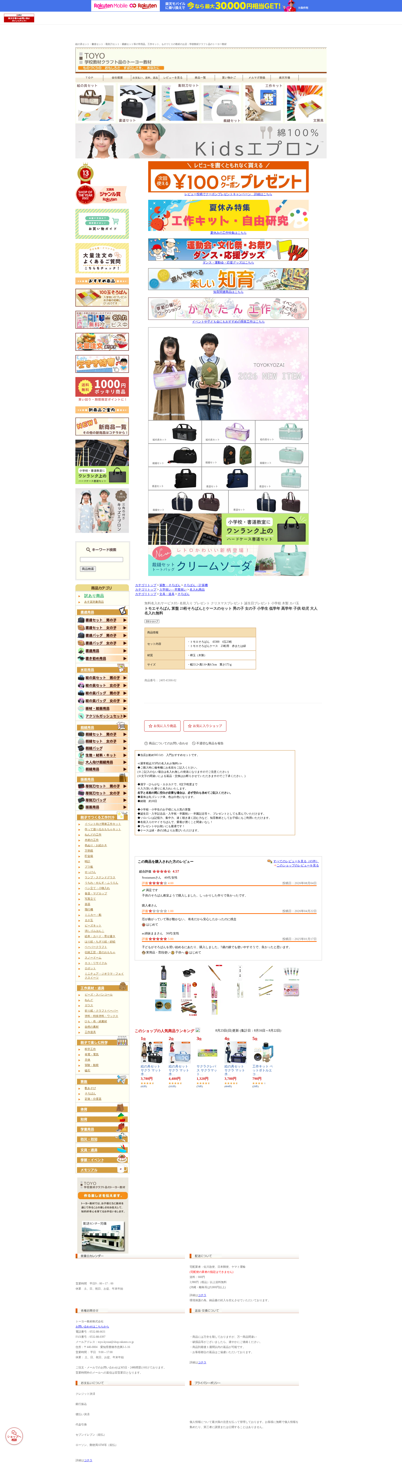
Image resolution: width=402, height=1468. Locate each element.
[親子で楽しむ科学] (102, 1044)
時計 (87, 861)
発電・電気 (92, 1054)
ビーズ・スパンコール (99, 994)
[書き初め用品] (102, 660)
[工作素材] (102, 990)
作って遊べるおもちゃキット (103, 829)
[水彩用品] (102, 671)
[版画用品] (102, 781)
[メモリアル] (102, 1172)
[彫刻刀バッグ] (102, 802)
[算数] (102, 1083)
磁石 (87, 1070)
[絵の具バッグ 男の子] (102, 695)
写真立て (90, 898)
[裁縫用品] (102, 729)
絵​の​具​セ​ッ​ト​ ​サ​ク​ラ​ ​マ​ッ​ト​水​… (151, 1070)
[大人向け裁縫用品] (102, 764)
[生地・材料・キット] (102, 757)
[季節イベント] (102, 1162)
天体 (87, 1059)
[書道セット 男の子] (102, 622)
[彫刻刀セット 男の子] (102, 788)
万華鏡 (89, 850)
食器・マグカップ (96, 893)
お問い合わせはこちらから (92, 1326)
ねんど (89, 1000)
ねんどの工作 (93, 834)
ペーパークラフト (96, 947)
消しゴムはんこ (94, 931)
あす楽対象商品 (94, 601)
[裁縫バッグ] (102, 750)
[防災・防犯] (102, 1141)
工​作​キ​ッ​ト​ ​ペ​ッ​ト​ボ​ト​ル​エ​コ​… (262, 1070)
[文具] (102, 1152)
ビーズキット (93, 925)
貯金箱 (89, 856)
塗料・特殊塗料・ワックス (101, 1016)
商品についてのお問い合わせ (168, 743)
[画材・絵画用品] (102, 710)
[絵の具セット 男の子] (102, 680)
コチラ (202, 1295)
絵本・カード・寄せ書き (100, 936)
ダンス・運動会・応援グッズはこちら (228, 262)
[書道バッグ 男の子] (102, 637)
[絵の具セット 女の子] (102, 687)
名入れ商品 (197, 589)
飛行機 (89, 909)
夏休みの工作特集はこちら (228, 232)
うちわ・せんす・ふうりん (101, 882)
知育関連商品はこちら (228, 292)
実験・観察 (92, 1065)
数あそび (90, 1088)
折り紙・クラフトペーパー (101, 1010)
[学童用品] (102, 1131)
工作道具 (90, 1032)
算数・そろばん (170, 585)
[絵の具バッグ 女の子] (102, 703)
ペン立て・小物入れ (97, 888)
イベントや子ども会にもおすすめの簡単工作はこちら (228, 321)
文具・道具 (166, 594)
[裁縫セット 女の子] (102, 743)
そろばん (90, 1093)
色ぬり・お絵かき (96, 845)
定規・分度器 (93, 1098)
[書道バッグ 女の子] (102, 645)
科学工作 (90, 1049)
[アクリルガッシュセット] (102, 718)
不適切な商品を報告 (210, 743)
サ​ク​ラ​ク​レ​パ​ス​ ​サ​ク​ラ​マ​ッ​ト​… (207, 1070)
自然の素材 (92, 1026)
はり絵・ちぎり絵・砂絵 (100, 941)
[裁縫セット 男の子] (102, 736)
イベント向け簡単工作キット (103, 824)
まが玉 (89, 920)
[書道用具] (102, 653)
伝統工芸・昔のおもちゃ (100, 952)
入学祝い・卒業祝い (173, 589)
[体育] (102, 1111)
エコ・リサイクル (96, 963)
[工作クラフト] (102, 819)
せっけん (90, 872)
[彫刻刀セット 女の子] (102, 795)
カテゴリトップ (145, 585)
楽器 (87, 904)
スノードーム (93, 957)
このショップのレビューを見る (298, 865)
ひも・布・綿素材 (96, 1021)
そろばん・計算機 (196, 585)
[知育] (102, 1121)
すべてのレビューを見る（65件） (296, 861)
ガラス (89, 1005)
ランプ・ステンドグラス (100, 877)
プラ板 (89, 866)
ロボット (90, 968)
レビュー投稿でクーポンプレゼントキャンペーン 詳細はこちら (228, 194)
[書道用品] (102, 614)
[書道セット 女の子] (102, 630)
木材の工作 (92, 840)
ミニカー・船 (93, 914)
